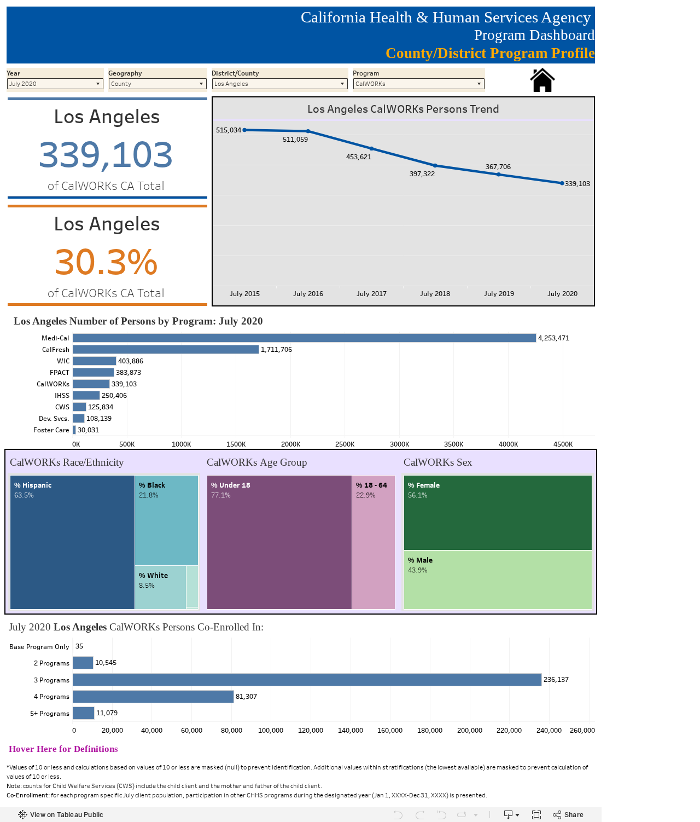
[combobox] (55, 83)
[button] (542, 80)
